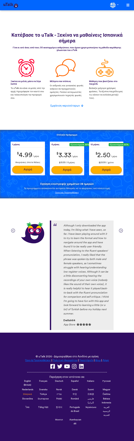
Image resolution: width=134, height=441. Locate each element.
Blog (98, 360)
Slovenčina (27, 399)
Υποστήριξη (86, 360)
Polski (59, 399)
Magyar (106, 389)
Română (75, 399)
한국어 (59, 407)
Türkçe (43, 394)
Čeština (106, 394)
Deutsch (59, 381)
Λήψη (106, 360)
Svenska (43, 389)
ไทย (27, 407)
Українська (90, 407)
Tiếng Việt (43, 407)
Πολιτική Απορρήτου (65, 360)
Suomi (91, 389)
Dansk (75, 389)
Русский (106, 381)
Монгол (59, 420)
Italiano (90, 381)
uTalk (42, 356)
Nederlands (27, 389)
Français (43, 381)
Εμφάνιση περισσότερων (65, 105)
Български (43, 399)
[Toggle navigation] (128, 5)
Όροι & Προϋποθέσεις (38, 360)
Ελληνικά (27, 394)
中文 (75, 394)
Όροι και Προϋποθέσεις (67, 193)
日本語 (91, 394)
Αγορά (28, 169)
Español (75, 381)
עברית (59, 394)
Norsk (59, 389)
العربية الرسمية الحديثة (106, 411)
